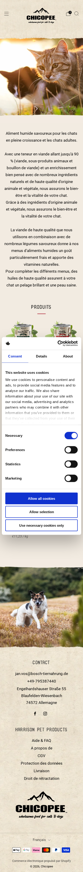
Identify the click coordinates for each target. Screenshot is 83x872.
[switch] (71, 450)
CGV (41, 755)
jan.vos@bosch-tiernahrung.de (41, 673)
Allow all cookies (41, 498)
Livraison (41, 771)
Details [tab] (41, 356)
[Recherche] (76, 13)
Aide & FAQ (41, 740)
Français (39, 840)
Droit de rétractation (41, 778)
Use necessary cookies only (41, 525)
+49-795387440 (41, 681)
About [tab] (68, 356)
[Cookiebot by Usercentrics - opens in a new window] (59, 343)
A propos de (41, 748)
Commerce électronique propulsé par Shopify (41, 861)
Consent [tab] (15, 356)
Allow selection (41, 512)
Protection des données (41, 763)
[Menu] (6, 13)
